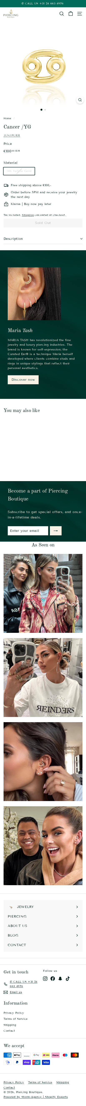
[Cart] (71, 14)
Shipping (28, 214)
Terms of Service (16, 1019)
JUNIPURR (12, 135)
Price (8, 144)
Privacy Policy (14, 1013)
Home (7, 118)
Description (13, 239)
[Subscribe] (56, 530)
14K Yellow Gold (19, 171)
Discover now (23, 380)
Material (11, 163)
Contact (9, 1031)
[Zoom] (80, 100)
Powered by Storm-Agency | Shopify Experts (36, 1097)
